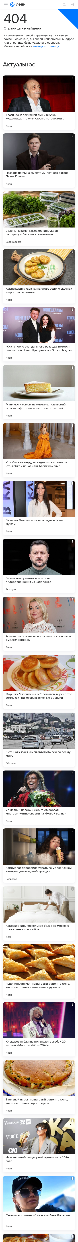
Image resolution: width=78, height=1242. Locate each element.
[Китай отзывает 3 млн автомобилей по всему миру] (39, 740)
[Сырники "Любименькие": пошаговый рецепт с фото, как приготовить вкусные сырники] (39, 682)
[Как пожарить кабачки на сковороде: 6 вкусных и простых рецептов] (39, 276)
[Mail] (12, 4)
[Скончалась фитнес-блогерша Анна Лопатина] (39, 1203)
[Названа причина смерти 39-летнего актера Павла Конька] (39, 160)
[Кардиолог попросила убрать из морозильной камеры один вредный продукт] (39, 855)
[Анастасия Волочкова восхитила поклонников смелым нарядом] (39, 624)
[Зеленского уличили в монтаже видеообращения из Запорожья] (39, 566)
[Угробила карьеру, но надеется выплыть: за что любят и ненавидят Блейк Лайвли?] (39, 450)
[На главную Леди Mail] (20, 4)
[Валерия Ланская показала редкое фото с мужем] (39, 508)
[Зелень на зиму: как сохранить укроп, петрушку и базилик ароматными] (39, 218)
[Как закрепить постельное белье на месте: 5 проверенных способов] (39, 913)
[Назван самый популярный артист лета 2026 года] (39, 1145)
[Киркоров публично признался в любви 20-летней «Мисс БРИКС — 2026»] (39, 1029)
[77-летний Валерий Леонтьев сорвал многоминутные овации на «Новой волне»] (39, 798)
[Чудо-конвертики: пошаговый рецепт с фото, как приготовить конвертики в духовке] (39, 971)
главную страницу (46, 46)
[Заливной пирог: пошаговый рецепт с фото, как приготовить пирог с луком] (39, 1087)
